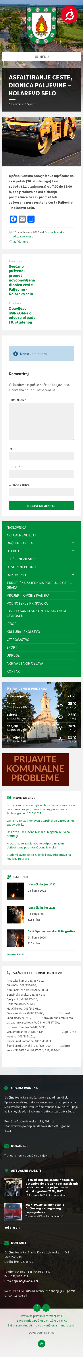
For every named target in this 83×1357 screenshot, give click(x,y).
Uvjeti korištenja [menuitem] (46, 1325)
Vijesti (31, 104)
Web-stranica (19, 485)
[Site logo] (41, 43)
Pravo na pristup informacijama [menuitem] (41, 1316)
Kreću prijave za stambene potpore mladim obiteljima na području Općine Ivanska (35, 845)
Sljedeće (15, 303)
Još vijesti (12, 1227)
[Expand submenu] (73, 543)
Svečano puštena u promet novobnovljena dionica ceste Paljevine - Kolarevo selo (22, 280)
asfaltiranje (20, 241)
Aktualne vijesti (23, 236)
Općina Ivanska (54, 232)
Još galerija (15, 954)
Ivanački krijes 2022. (42, 884)
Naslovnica (16, 104)
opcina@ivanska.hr (26, 1281)
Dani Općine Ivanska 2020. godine (51, 931)
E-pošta (16, 467)
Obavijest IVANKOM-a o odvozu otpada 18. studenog (22, 315)
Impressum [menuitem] (68, 1325)
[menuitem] (41, 527)
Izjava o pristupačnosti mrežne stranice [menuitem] (42, 1320)
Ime (12, 449)
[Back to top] (41, 1343)
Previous (15, 261)
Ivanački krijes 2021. (42, 908)
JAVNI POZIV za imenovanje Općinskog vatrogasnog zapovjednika (44, 1208)
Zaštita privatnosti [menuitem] (20, 1325)
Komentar (18, 400)
